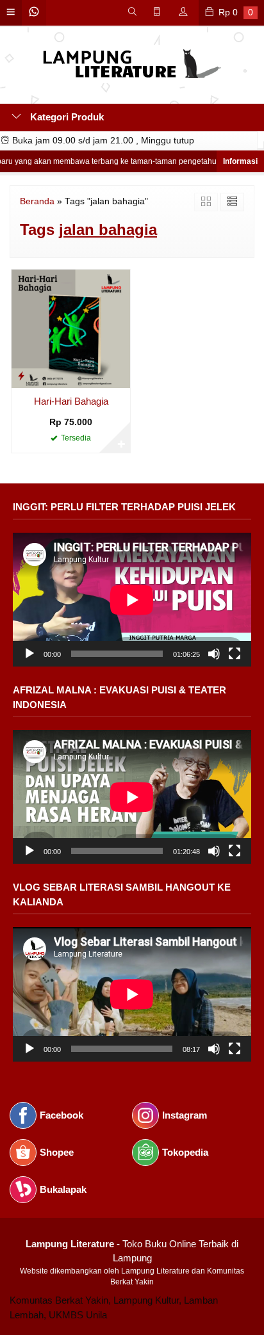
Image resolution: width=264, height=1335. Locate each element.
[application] (132, 600)
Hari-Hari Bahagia (71, 401)
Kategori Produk (66, 116)
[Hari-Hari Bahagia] (71, 327)
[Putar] (29, 653)
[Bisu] (214, 653)
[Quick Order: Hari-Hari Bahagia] (21, 375)
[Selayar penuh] (234, 653)
